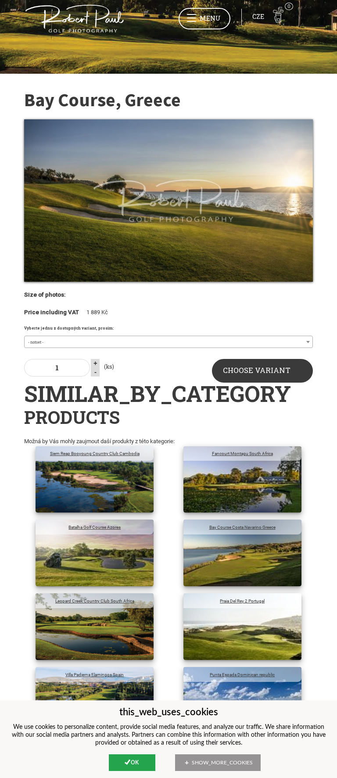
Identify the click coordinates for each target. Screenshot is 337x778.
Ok (135, 762)
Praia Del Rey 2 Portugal (242, 601)
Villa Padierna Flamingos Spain (94, 674)
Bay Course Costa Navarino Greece (242, 527)
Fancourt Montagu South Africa (242, 453)
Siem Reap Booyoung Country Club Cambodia (95, 453)
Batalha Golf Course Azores (94, 527)
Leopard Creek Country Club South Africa (94, 601)
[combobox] (168, 342)
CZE (258, 16)
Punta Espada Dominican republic (242, 674)
